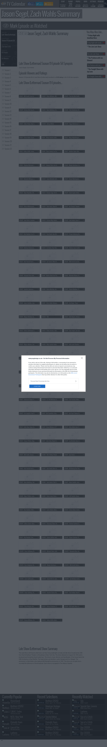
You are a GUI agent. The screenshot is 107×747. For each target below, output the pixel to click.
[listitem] (53, 381)
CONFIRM (37, 386)
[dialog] (53, 373)
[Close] (82, 358)
